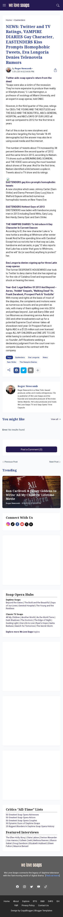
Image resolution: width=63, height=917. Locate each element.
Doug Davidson (20, 843)
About (16, 901)
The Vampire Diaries (28, 362)
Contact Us (43, 905)
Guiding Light (12, 623)
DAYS (50, 901)
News (45, 357)
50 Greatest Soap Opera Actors (20, 817)
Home (9, 20)
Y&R (16, 905)
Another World (28, 617)
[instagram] (24, 887)
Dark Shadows (12, 620)
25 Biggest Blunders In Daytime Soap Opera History (30, 826)
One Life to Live (27, 623)
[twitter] (31, 887)
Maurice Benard (20, 846)
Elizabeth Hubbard (37, 843)
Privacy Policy (28, 905)
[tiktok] (45, 887)
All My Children (13, 617)
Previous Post (11, 462)
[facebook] (17, 887)
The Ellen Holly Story (15, 837)
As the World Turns (45, 617)
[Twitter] (24, 370)
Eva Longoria (33, 357)
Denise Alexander (48, 837)
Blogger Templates (43, 910)
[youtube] (38, 887)
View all (54, 419)
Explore (25, 901)
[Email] (31, 370)
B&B (42, 901)
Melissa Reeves (40, 840)
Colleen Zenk (25, 840)
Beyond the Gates (14, 602)
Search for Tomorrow (25, 626)
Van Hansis (12, 840)
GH (57, 901)
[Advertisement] (27, 559)
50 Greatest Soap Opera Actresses (22, 815)
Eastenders (19, 20)
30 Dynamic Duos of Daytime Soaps (23, 823)
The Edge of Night (42, 620)
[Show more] (38, 370)
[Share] (54, 70)
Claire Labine (33, 837)
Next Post (54, 462)
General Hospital (27, 605)
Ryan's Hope (42, 623)
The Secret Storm (44, 626)
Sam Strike (11, 362)
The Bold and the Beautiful (36, 602)
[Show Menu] (4, 5)
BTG (35, 901)
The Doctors (27, 620)
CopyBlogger (27, 910)
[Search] (58, 5)
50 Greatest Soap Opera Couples (21, 820)
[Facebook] (16, 370)
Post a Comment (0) (31, 449)
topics (23, 632)
